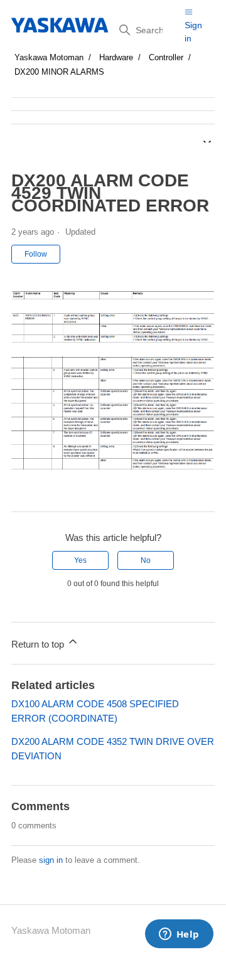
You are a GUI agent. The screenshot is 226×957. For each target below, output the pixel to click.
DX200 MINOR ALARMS (59, 72)
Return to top (39, 644)
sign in (51, 860)
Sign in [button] (193, 31)
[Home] (60, 25)
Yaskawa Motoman (48, 57)
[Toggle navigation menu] (189, 11)
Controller (166, 57)
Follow (35, 254)
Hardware (116, 57)
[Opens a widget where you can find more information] (178, 935)
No (146, 560)
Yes (80, 560)
